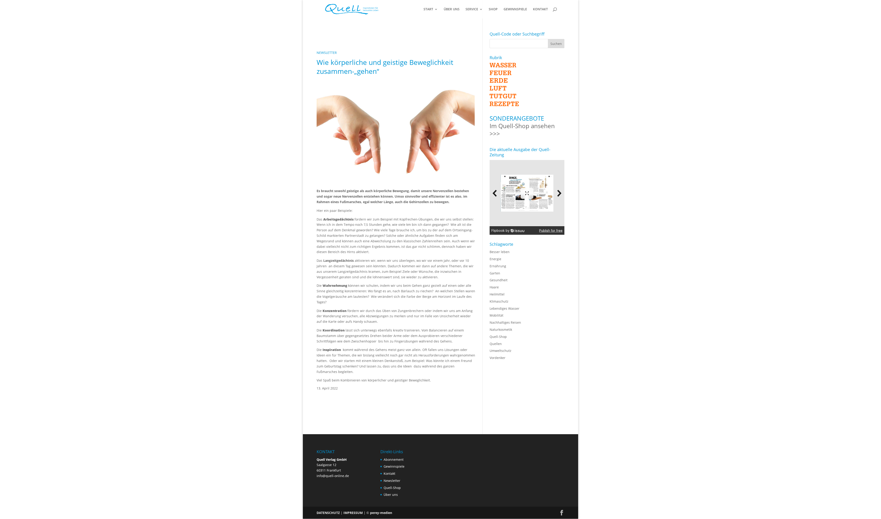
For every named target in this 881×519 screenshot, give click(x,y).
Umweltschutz (500, 350)
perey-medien (381, 513)
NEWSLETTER (327, 52)
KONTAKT (540, 9)
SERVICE (472, 9)
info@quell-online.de (333, 476)
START (428, 9)
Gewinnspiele (394, 466)
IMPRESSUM (353, 513)
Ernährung (498, 266)
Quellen (496, 344)
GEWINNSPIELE (515, 9)
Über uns (391, 494)
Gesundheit (498, 280)
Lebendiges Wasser (504, 308)
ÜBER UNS (452, 9)
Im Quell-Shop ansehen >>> (522, 130)
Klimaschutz (499, 301)
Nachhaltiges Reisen (505, 322)
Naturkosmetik (501, 329)
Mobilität (496, 315)
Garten (495, 273)
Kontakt (389, 473)
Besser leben (500, 252)
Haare (494, 287)
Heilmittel (497, 294)
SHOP (493, 9)
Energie (495, 259)
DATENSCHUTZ (328, 513)
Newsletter (392, 480)
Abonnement (394, 459)
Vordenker (497, 358)
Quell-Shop (498, 336)
